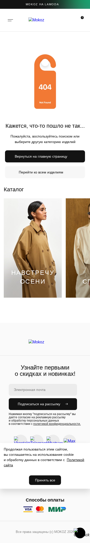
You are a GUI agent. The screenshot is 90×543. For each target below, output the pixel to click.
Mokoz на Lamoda (42, 4)
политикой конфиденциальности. (57, 424)
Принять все (45, 480)
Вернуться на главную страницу (41, 156)
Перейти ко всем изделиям (41, 172)
